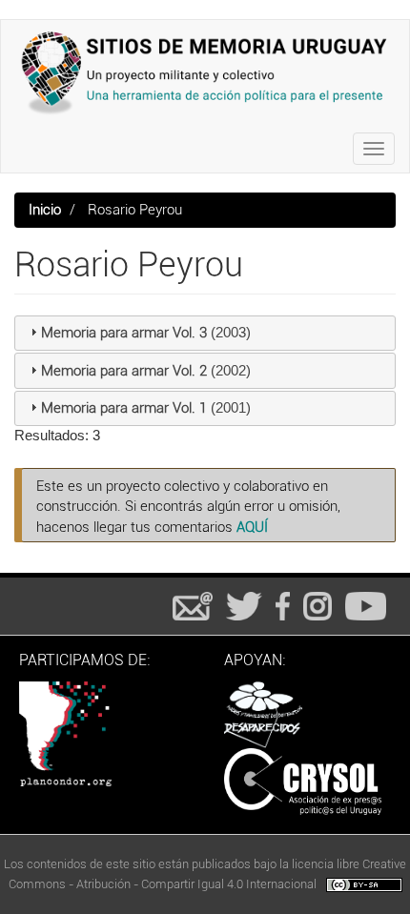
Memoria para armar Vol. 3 (124, 332)
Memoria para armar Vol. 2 (124, 370)
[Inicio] (205, 72)
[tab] (205, 333)
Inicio (45, 209)
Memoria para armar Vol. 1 (124, 407)
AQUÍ (252, 527)
